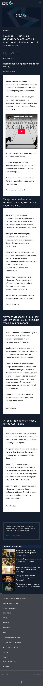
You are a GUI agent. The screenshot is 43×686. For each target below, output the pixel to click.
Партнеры (6, 667)
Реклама (6, 657)
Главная (6, 71)
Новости (14, 71)
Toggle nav (40, 3)
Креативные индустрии (11, 637)
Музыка (5, 632)
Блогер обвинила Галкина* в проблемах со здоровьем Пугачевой (26, 578)
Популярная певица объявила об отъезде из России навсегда (28, 585)
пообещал (17, 397)
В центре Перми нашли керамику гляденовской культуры (28, 560)
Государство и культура (11, 603)
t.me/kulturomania (14, 536)
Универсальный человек (12, 642)
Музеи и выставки (9, 608)
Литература (7, 628)
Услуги (5, 652)
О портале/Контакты (10, 647)
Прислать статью (9, 662)
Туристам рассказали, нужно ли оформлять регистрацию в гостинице (28, 569)
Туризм (5, 618)
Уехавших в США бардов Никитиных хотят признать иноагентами (26, 553)
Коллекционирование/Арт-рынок (15, 598)
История (6, 623)
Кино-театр (7, 613)
